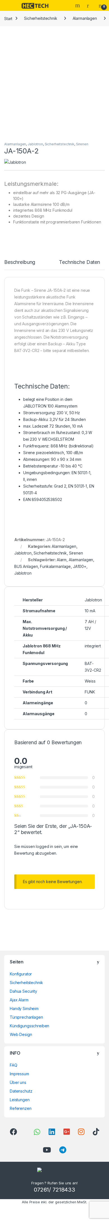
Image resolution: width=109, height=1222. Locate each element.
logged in (44, 846)
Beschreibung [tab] (19, 262)
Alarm (62, 559)
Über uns (18, 1082)
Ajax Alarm (19, 999)
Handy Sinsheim (24, 1008)
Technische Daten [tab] (79, 262)
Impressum (19, 1073)
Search (78, 5)
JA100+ (79, 566)
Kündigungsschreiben (29, 1025)
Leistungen (20, 1099)
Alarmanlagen (85, 18)
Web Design (21, 1034)
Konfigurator (21, 974)
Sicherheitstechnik (40, 18)
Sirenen (82, 144)
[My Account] (90, 5)
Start (8, 18)
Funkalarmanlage (55, 566)
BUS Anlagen (26, 566)
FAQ (13, 1065)
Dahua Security (23, 991)
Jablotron (35, 144)
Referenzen (21, 1108)
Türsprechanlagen (26, 1017)
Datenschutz (21, 1091)
